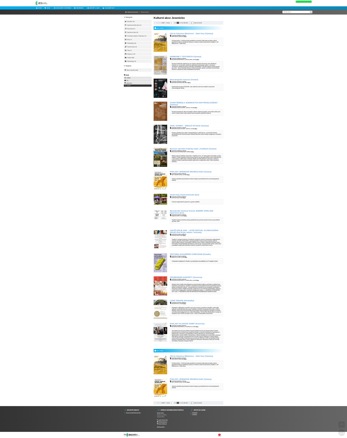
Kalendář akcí (109, 8)
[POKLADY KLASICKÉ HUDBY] (160, 341)
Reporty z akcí (94, 8)
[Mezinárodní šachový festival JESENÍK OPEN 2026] (160, 219)
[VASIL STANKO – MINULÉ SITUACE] (160, 143)
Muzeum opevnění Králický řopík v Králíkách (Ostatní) (193, 149)
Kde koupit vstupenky (63, 8)
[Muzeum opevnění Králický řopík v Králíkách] (160, 166)
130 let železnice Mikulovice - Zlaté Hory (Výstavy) (191, 34)
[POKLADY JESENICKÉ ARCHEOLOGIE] (160, 189)
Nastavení (129, 83)
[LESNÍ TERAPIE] (160, 318)
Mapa (185, 36)
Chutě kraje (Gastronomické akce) (184, 195)
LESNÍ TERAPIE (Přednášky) (182, 301)
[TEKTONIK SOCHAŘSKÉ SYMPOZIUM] (160, 272)
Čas (127, 80)
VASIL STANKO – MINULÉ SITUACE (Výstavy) (189, 126)
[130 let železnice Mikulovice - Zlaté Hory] (160, 51)
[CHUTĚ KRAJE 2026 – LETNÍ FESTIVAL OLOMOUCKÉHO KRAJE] (160, 248)
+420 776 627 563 (163, 420)
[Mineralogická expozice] (160, 97)
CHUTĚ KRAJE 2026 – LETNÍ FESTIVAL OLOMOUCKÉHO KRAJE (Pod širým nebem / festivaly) (194, 231)
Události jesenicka (41, 3)
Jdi (178, 22)
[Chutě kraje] (160, 204)
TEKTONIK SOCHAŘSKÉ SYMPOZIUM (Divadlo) (190, 254)
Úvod (40, 8)
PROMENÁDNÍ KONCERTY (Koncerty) (186, 277)
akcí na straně (198, 23)
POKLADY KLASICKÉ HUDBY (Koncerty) (187, 324)
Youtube (194, 414)
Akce (48, 8)
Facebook (194, 413)
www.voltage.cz (162, 424)
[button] (138, 86)
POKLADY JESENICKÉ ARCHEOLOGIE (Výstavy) (191, 172)
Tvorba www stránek (219, 435)
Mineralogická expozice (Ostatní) (184, 80)
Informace (79, 8)
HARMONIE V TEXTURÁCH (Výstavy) (185, 57)
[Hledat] (310, 12)
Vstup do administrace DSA (133, 413)
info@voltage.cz (163, 422)
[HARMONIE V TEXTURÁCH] (160, 74)
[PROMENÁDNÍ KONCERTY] (160, 295)
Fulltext (128, 78)
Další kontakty (161, 427)
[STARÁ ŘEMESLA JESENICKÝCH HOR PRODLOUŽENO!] (160, 120)
